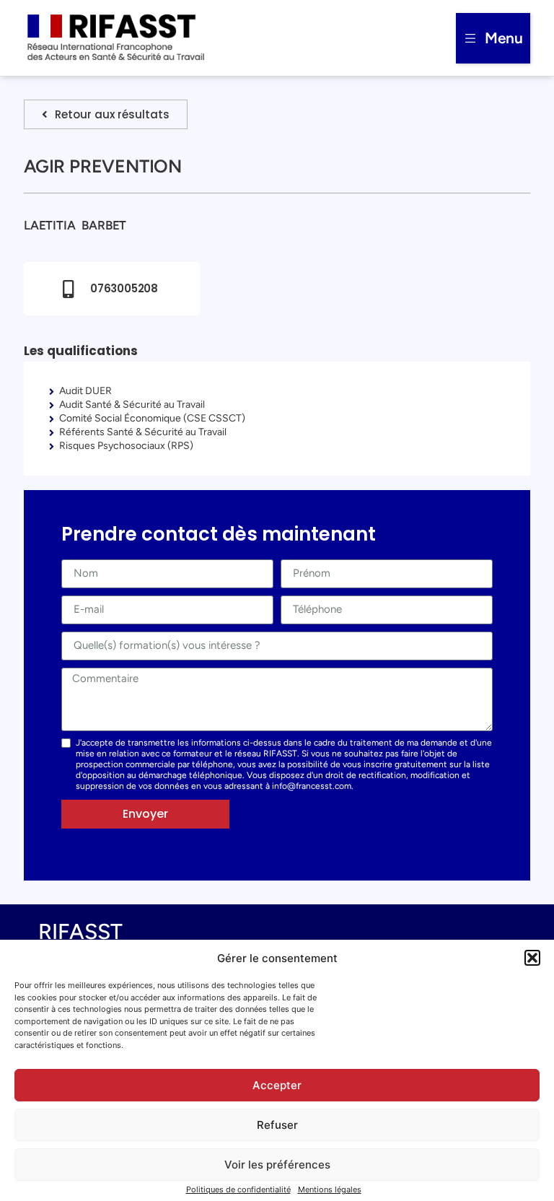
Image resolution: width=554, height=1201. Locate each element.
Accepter (277, 1085)
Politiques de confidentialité (238, 1189)
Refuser (277, 1125)
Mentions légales (329, 1189)
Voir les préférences (277, 1164)
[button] (532, 958)
